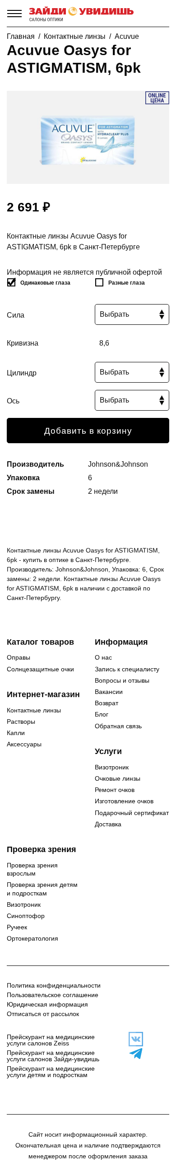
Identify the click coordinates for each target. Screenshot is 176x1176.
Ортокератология (32, 938)
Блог (101, 714)
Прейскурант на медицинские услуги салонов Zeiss (51, 1040)
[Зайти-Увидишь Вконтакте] (132, 1039)
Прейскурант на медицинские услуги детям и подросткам (51, 1071)
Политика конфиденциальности (54, 985)
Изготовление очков (124, 801)
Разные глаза (126, 283)
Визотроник (112, 767)
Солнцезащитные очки (40, 669)
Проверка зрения (41, 849)
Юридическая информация (47, 1004)
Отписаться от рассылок (43, 1013)
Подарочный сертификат (132, 812)
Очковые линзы (117, 778)
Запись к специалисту (127, 669)
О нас (103, 657)
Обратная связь (118, 726)
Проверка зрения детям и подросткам (42, 888)
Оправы (18, 657)
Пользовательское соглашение (52, 994)
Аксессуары (24, 744)
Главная (21, 36)
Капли (16, 732)
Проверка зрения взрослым (32, 869)
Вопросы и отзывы (122, 680)
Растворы (21, 721)
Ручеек (17, 927)
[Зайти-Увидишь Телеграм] (132, 1053)
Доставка (108, 824)
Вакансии (109, 691)
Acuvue (127, 36)
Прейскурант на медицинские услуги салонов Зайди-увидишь (53, 1056)
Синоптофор (26, 915)
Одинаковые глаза (45, 283)
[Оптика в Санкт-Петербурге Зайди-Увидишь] (81, 13)
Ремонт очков (114, 789)
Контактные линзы (75, 36)
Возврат (106, 703)
